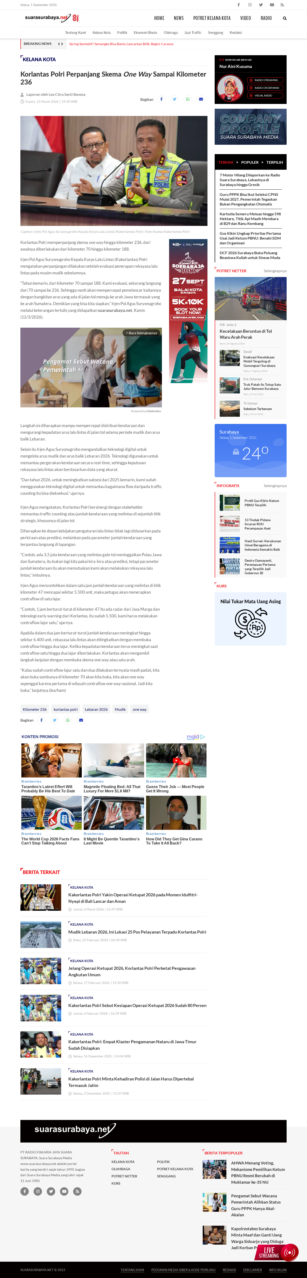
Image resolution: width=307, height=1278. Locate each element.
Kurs (116, 1183)
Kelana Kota (102, 32)
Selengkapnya (275, 270)
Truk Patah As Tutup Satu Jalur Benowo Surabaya (262, 386)
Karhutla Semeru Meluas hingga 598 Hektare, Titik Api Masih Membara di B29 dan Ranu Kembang (250, 218)
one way (140, 709)
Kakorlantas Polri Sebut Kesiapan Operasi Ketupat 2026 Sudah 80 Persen (137, 1005)
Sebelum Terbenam (257, 409)
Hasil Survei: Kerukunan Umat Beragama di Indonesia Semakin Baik (263, 545)
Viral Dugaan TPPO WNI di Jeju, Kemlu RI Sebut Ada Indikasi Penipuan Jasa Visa (129, 44)
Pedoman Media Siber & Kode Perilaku (183, 1269)
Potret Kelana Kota (212, 18)
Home (159, 18)
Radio (266, 18)
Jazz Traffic (192, 32)
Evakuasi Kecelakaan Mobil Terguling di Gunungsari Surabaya (259, 361)
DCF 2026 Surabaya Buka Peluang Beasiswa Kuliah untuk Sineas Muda (250, 255)
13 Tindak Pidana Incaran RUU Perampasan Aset (258, 524)
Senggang (215, 32)
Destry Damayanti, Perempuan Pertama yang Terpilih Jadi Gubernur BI (260, 566)
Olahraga (171, 32)
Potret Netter (124, 1176)
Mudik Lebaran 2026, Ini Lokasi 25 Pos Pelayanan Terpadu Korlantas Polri (137, 931)
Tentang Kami (75, 32)
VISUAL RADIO (263, 95)
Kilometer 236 (35, 709)
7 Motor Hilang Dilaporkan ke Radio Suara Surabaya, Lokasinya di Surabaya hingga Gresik (250, 180)
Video (245, 18)
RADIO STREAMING (266, 80)
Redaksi (236, 32)
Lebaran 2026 (96, 709)
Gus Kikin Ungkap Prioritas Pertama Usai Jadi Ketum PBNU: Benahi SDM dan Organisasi (250, 238)
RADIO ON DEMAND (267, 87)
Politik (122, 32)
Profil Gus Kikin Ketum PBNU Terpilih (262, 503)
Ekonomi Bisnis (145, 32)
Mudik (120, 709)
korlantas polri (66, 709)
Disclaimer (252, 1269)
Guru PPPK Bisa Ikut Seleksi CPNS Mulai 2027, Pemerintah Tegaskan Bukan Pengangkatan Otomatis (249, 199)
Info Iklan (278, 1269)
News (179, 18)
